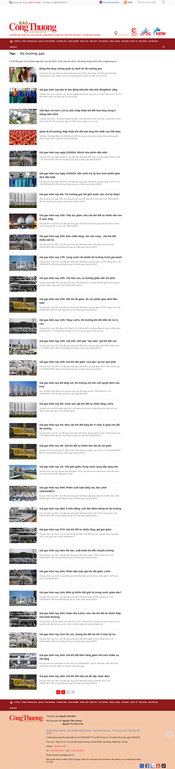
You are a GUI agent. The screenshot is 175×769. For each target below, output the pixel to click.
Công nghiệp (73, 41)
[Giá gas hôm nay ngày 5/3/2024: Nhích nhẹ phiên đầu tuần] (23, 158)
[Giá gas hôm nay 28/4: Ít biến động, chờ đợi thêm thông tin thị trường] (23, 514)
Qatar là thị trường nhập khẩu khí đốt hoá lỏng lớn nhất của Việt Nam (80, 131)
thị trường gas (32, 53)
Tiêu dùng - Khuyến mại (148, 41)
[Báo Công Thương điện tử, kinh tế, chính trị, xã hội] (32, 26)
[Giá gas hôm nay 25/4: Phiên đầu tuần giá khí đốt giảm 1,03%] (23, 577)
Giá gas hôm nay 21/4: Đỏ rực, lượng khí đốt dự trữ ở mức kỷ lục (77, 634)
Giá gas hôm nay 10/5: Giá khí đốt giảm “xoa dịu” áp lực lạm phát (77, 362)
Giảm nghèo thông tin (53, 35)
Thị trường (103, 41)
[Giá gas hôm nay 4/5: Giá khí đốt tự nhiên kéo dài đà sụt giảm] (23, 451)
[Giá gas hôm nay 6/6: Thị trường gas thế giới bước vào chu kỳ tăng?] (23, 200)
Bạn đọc (13, 47)
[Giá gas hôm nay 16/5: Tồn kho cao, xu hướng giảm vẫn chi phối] (23, 284)
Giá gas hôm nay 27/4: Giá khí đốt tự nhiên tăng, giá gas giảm (75, 529)
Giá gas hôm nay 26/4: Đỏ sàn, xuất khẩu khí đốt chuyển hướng (76, 550)
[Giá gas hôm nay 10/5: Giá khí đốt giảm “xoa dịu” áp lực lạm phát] (23, 368)
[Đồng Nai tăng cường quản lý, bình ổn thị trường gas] (23, 74)
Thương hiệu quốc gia (19, 35)
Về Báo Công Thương (55, 730)
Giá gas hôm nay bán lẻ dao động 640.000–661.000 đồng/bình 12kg (78, 89)
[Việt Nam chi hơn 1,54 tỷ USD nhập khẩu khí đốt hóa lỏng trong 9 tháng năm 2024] (23, 116)
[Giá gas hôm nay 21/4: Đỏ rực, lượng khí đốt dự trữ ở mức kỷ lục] (23, 640)
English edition (111, 2)
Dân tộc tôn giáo (73, 35)
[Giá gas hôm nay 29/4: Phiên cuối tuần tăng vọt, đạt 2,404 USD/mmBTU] (23, 493)
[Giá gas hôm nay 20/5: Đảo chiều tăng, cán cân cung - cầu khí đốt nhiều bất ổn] (23, 242)
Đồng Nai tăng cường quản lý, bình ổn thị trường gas (70, 68)
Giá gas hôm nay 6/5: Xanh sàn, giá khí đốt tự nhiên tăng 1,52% (76, 403)
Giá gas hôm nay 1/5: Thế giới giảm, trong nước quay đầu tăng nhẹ (78, 466)
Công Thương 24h (29, 41)
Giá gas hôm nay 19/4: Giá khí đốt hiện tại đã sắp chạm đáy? (74, 676)
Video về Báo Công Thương (79, 730)
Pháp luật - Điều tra (88, 41)
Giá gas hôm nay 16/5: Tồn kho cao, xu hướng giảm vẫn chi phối (77, 278)
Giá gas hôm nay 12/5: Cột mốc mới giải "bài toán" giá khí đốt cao (78, 341)
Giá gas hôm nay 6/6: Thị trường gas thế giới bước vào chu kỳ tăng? (79, 194)
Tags (12, 53)
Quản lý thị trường (46, 41)
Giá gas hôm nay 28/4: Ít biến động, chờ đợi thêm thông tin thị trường (80, 508)
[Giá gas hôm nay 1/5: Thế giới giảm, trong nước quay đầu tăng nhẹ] (23, 472)
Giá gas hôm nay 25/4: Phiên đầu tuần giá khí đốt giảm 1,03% (75, 571)
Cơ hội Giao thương (91, 35)
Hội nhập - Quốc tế (129, 41)
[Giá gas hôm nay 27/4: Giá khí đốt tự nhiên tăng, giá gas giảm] (23, 535)
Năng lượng (115, 41)
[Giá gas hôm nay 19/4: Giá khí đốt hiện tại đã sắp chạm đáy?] (23, 682)
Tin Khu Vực (123, 35)
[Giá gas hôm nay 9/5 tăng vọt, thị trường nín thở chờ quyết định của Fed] (23, 389)
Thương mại (61, 41)
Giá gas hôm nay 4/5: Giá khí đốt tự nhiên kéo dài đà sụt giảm (75, 445)
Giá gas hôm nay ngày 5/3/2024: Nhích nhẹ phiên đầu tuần (73, 152)
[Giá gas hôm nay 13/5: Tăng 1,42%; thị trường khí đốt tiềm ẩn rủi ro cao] (23, 326)
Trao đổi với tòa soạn (101, 730)
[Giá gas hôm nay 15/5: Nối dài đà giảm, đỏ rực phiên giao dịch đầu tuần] (23, 305)
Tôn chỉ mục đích (119, 730)
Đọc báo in (36, 35)
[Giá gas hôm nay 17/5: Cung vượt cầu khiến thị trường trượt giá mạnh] (23, 263)
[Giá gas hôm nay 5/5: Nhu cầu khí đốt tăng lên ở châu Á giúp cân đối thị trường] (23, 430)
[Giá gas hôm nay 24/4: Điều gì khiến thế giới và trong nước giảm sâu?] (23, 598)
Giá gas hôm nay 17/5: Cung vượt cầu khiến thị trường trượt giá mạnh (80, 257)
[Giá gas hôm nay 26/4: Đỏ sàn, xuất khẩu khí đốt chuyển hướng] (23, 556)
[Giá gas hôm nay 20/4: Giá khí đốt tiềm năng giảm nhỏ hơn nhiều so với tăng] (23, 661)
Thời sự (17, 41)
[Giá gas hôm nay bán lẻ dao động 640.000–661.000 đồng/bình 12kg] (23, 95)
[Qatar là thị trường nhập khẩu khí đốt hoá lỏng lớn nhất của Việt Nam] (23, 137)
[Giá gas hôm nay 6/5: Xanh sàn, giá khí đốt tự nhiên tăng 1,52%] (23, 409)
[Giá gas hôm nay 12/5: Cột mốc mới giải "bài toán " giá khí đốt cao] (23, 347)
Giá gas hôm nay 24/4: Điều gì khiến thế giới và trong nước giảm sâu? (80, 592)
